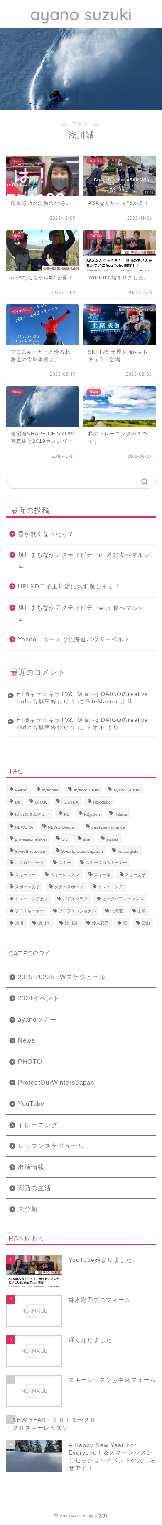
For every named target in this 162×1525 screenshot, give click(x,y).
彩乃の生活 (34, 1187)
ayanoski (50, 790)
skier (87, 839)
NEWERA (24, 827)
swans (112, 839)
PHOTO (30, 1061)
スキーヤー (25, 874)
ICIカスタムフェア (32, 814)
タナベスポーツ (68, 886)
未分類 (28, 1209)
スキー (65, 862)
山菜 (141, 911)
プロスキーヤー (29, 911)
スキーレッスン (64, 874)
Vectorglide (128, 851)
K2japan (92, 814)
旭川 (19, 923)
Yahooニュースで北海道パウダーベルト (74, 639)
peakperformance (108, 827)
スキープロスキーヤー (106, 862)
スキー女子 (135, 874)
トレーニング (110, 886)
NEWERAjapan (62, 827)
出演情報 (31, 1167)
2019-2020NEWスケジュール (62, 976)
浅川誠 (71, 923)
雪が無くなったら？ (46, 534)
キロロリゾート (29, 862)
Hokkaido (102, 802)
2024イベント (38, 998)
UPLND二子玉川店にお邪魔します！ (69, 586)
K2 (66, 814)
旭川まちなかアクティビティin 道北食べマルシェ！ (84, 560)
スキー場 (102, 874)
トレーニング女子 (31, 899)
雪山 (146, 923)
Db (17, 802)
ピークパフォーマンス (123, 899)
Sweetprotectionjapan (82, 851)
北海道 (116, 911)
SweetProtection (31, 851)
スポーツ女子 (27, 886)
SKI (65, 839)
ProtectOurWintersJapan (56, 1082)
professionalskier (31, 839)
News (26, 1040)
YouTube (31, 1103)
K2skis (121, 814)
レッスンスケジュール (51, 1145)
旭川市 (44, 923)
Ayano (21, 790)
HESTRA (70, 802)
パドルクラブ (75, 899)
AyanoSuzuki (86, 790)
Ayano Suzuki (126, 790)
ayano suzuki (81, 14)
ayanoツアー (37, 1019)
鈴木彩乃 (100, 923)
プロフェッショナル (77, 911)
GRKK (41, 802)
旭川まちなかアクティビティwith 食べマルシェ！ (81, 613)
